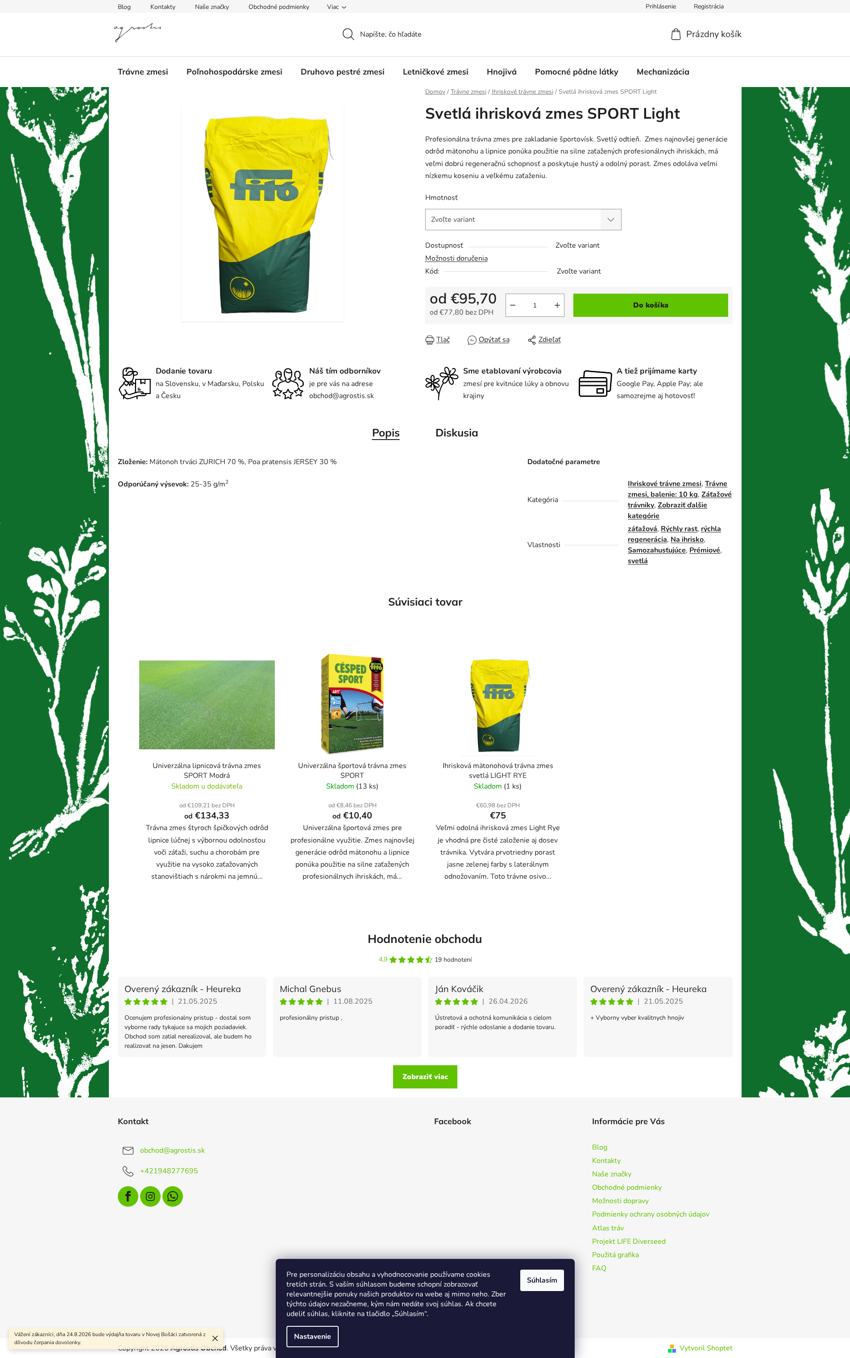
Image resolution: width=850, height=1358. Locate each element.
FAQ (599, 1268)
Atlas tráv (608, 1228)
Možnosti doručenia (456, 258)
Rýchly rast (679, 529)
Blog (124, 7)
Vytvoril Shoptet (706, 1348)
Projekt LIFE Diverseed (629, 1241)
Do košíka (650, 305)
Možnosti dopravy (620, 1201)
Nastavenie (312, 1336)
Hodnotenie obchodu (425, 938)
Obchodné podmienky (279, 7)
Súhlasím (542, 1280)
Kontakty (162, 7)
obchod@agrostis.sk (172, 1150)
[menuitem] (143, 72)
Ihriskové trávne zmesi (664, 484)
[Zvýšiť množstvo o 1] (557, 305)
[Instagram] (150, 1196)
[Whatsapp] (172, 1196)
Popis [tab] (386, 432)
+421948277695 (169, 1171)
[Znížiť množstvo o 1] (512, 305)
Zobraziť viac (425, 1077)
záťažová (642, 529)
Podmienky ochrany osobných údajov (650, 1214)
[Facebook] (128, 1196)
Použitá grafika (615, 1255)
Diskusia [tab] (456, 432)
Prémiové (704, 550)
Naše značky (212, 7)
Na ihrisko (687, 539)
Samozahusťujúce (657, 550)
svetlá (638, 561)
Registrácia (709, 6)
